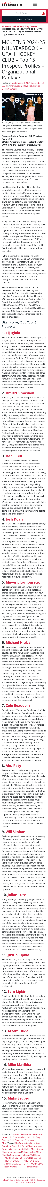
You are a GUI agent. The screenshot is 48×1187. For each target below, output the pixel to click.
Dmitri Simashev (20, 393)
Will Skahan (15, 831)
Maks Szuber (18, 1098)
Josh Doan (14, 519)
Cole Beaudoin (18, 705)
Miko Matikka (19, 1064)
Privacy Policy (19, 1182)
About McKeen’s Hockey (12, 1180)
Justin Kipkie (18, 955)
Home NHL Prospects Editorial (16, 1137)
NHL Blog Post (17, 1140)
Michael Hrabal (19, 642)
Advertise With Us (29, 1180)
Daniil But (14, 456)
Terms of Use (30, 1182)
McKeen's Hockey (12, 4)
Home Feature (35, 1134)
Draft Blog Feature (28, 26)
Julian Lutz (17, 894)
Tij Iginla (13, 332)
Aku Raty (13, 765)
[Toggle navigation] (35, 4)
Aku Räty (19, 1143)
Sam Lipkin (17, 991)
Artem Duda (18, 1031)
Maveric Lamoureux (23, 582)
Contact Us (41, 1180)
